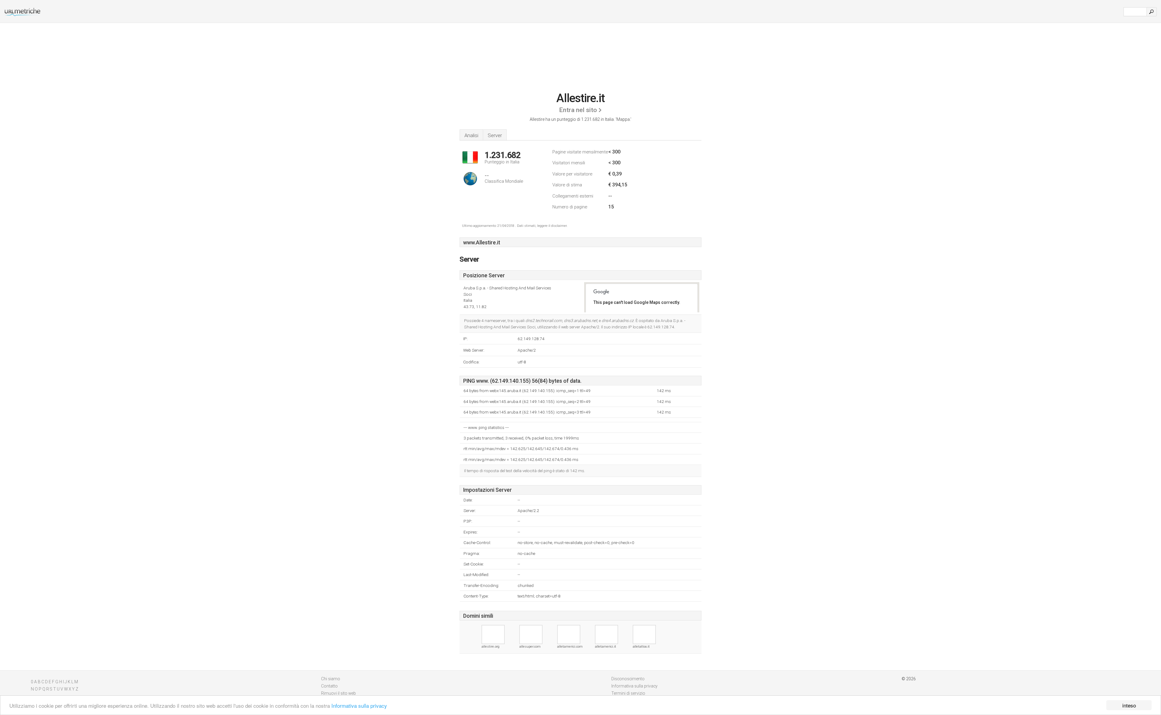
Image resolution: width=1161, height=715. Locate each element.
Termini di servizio (628, 693)
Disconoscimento (628, 678)
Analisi (471, 135)
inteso (1129, 705)
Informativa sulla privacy (359, 705)
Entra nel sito (578, 110)
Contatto (329, 686)
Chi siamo (330, 678)
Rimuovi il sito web (338, 693)
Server (495, 135)
